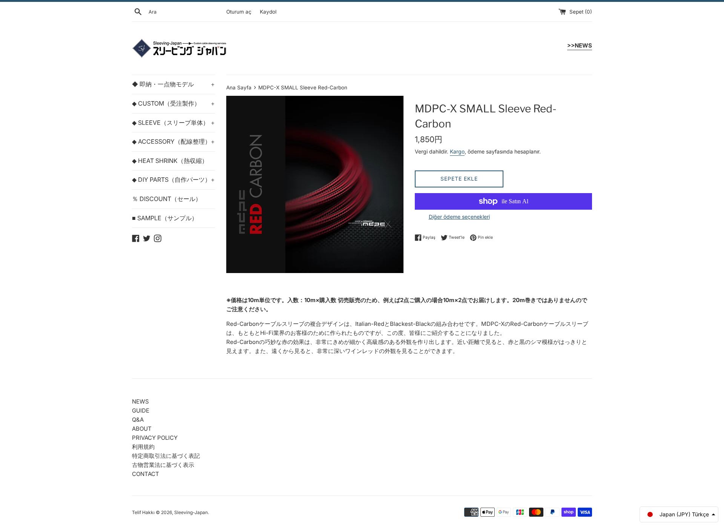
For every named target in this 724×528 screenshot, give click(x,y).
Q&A (138, 419)
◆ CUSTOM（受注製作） (173, 103)
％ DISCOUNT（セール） (166, 199)
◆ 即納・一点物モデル (173, 84)
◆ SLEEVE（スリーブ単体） (173, 122)
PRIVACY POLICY (155, 437)
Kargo (457, 151)
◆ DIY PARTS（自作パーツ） (173, 179)
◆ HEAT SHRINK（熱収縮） (170, 160)
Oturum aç (239, 12)
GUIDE (140, 410)
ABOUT (142, 428)
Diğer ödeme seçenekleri (459, 216)
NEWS (140, 401)
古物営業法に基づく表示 (163, 464)
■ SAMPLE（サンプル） (165, 218)
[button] (679, 514)
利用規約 (143, 446)
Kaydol (268, 12)
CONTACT (145, 473)
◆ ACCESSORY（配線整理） (173, 141)
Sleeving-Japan (191, 512)
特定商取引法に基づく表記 (166, 455)
